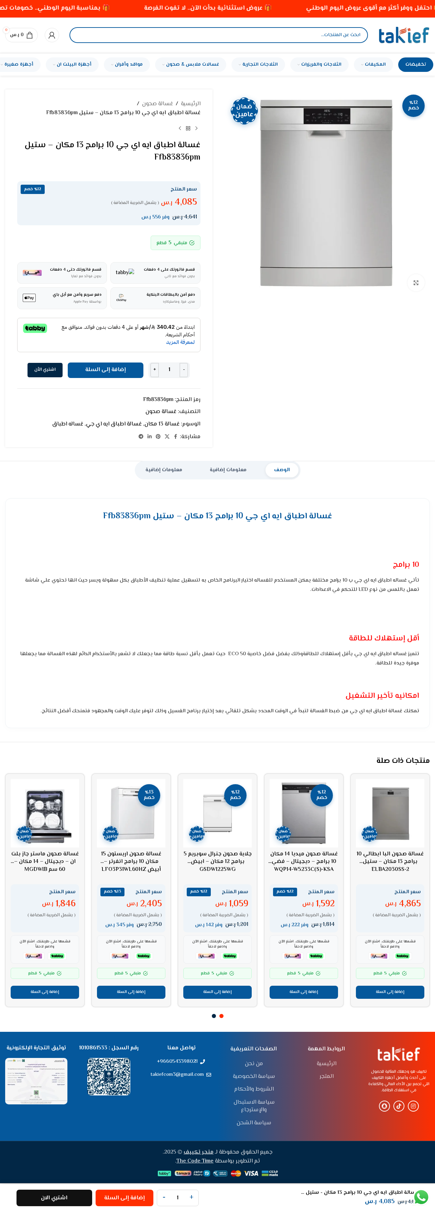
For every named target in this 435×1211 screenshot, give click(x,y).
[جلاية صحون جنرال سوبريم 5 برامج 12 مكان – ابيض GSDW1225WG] (217, 813)
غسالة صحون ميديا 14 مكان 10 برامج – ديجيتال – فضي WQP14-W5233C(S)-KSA (304, 862)
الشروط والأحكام (254, 1089)
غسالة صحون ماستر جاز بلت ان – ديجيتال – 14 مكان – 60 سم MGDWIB (45, 862)
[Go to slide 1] (221, 1016)
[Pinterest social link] (158, 437)
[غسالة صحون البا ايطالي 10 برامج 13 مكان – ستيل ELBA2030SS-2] (390, 813)
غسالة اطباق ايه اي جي (114, 424)
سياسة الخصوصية (254, 1077)
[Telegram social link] (141, 437)
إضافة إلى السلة (105, 370)
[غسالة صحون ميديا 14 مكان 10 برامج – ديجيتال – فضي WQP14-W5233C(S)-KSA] (304, 813)
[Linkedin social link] (149, 437)
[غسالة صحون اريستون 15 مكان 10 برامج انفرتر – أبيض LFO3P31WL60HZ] (131, 813)
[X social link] (167, 437)
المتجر (326, 1077)
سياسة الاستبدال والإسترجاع (254, 1106)
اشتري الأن (45, 369)
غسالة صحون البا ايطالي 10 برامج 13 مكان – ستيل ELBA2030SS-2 (390, 862)
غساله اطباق (67, 424)
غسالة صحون (157, 104)
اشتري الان (54, 1198)
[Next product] (180, 128)
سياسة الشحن (254, 1123)
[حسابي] (52, 35)
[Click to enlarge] (416, 282)
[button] (390, 992)
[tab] (281, 470)
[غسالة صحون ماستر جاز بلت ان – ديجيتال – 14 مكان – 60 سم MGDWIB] (45, 813)
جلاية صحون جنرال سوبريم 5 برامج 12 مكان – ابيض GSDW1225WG (218, 862)
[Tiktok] (398, 1106)
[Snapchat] (384, 1106)
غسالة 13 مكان (162, 424)
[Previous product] (196, 128)
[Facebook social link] (176, 437)
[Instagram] (413, 1106)
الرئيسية (190, 104)
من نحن (254, 1064)
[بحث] (80, 35)
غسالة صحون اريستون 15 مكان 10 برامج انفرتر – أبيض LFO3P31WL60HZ (131, 862)
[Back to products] (188, 128)
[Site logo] (404, 35)
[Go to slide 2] (214, 1016)
